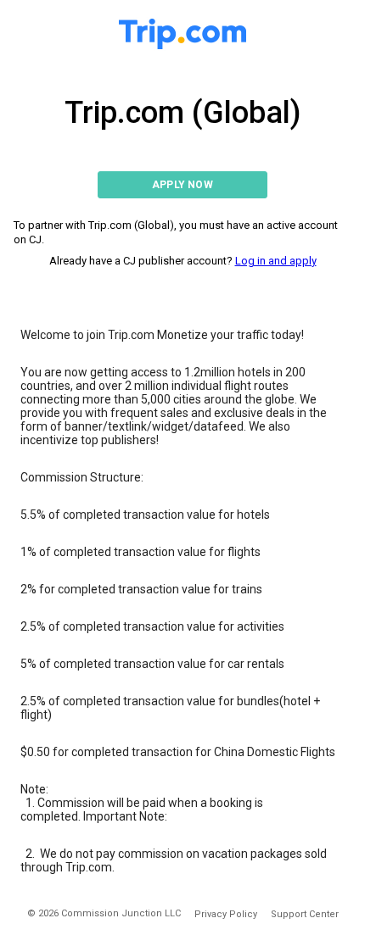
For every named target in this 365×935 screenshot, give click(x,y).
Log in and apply (276, 260)
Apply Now (182, 185)
